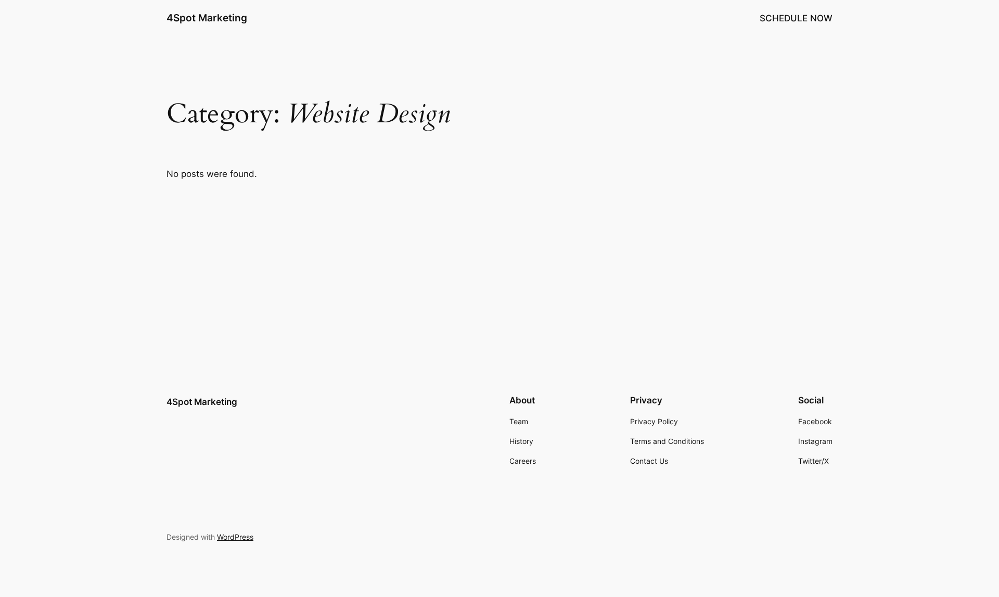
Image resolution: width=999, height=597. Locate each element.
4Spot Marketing (206, 17)
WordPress (235, 536)
